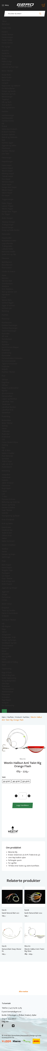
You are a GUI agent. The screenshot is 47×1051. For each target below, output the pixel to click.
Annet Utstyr (7, 604)
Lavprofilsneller (7, 243)
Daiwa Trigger (7, 203)
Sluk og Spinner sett (9, 292)
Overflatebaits (7, 284)
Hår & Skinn (6, 450)
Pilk (3, 124)
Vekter (4, 632)
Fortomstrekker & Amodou (12, 358)
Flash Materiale (7, 456)
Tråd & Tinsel (7, 461)
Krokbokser (6, 437)
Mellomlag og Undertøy (11, 502)
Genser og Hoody (8, 505)
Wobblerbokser (7, 692)
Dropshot (5, 608)
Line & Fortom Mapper (10, 347)
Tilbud (4, 21)
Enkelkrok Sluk (7, 530)
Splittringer (6, 557)
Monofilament (7, 265)
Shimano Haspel (8, 182)
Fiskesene (5, 258)
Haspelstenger (7, 161)
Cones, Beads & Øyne (10, 442)
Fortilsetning (7, 56)
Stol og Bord (7, 105)
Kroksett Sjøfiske (8, 135)
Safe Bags (5, 683)
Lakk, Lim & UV (7, 464)
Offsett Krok (7, 536)
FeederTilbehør (7, 35)
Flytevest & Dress (8, 499)
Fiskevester (6, 486)
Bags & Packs (7, 673)
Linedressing (6, 353)
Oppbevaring (6, 669)
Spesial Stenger (7, 227)
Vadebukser (6, 477)
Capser (4, 491)
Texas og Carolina (8, 610)
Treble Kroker (7, 533)
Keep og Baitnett (8, 108)
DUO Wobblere (7, 289)
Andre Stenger (7, 218)
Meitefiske (6, 24)
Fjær (3, 448)
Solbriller (5, 513)
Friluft (4, 659)
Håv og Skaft (7, 102)
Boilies (4, 59)
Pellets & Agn (7, 61)
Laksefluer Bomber (9, 407)
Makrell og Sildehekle (9, 137)
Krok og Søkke (7, 523)
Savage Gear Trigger (9, 211)
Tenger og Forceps (9, 640)
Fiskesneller (6, 234)
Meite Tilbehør (7, 71)
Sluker (4, 275)
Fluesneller (6, 334)
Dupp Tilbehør (7, 578)
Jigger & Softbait (8, 305)
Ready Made (6, 75)
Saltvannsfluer (7, 396)
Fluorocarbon (7, 268)
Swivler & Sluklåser (9, 545)
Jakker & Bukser (8, 483)
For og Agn (6, 47)
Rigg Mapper (6, 700)
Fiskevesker (6, 694)
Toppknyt (5, 99)
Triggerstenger (7, 199)
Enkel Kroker (6, 527)
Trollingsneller (7, 246)
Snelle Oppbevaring (9, 678)
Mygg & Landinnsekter (10, 388)
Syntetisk (5, 459)
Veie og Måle (6, 657)
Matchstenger (7, 97)
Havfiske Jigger (7, 143)
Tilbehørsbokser (8, 689)
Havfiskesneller (7, 118)
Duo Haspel (6, 179)
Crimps (4, 600)
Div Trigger (6, 214)
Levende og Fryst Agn (10, 67)
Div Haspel (5, 195)
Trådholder (6, 431)
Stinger (4, 594)
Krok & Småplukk (8, 520)
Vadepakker (6, 475)
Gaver (4, 665)
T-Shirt (4, 497)
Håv (3, 624)
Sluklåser (5, 549)
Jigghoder (5, 592)
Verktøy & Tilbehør (9, 620)
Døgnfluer (5, 382)
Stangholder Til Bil (9, 637)
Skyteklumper (7, 339)
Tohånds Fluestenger (10, 328)
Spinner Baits (7, 300)
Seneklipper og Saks (9, 643)
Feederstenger (7, 37)
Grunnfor (5, 51)
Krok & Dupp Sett (8, 581)
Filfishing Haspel (8, 174)
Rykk (3, 140)
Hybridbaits (6, 295)
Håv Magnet (6, 626)
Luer (3, 494)
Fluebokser (6, 350)
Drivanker (5, 654)
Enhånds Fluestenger (9, 325)
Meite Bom (6, 80)
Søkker (4, 538)
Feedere (5, 32)
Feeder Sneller (7, 40)
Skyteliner (5, 345)
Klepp (4, 629)
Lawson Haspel (7, 168)
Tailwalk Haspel (7, 176)
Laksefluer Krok (7, 410)
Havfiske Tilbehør (8, 151)
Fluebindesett (7, 467)
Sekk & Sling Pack (8, 675)
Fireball (4, 126)
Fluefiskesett (7, 323)
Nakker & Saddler (8, 453)
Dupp (4, 561)
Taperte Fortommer (9, 364)
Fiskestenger (7, 158)
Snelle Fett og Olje (9, 254)
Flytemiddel (6, 355)
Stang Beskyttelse (9, 681)
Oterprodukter (7, 646)
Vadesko (5, 480)
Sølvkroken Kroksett (9, 129)
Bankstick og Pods (9, 94)
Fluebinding (6, 416)
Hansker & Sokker (8, 507)
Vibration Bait (7, 281)
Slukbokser (6, 686)
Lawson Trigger (7, 206)
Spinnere (5, 278)
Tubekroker (6, 404)
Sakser (4, 429)
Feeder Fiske (6, 28)
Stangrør (5, 703)
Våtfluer (5, 380)
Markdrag (5, 311)
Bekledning (6, 471)
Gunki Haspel (6, 185)
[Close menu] (4, 711)
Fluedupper (6, 573)
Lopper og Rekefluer (9, 399)
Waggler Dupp (7, 570)
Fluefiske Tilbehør (8, 372)
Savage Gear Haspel (9, 187)
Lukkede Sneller (7, 249)
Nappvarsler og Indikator (11, 86)
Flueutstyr (6, 319)
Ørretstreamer (7, 393)
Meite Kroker (7, 77)
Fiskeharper (6, 148)
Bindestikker (6, 420)
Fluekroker (6, 434)
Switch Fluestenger (9, 331)
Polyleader (5, 366)
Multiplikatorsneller (9, 241)
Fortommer (6, 597)
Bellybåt (5, 369)
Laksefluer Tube (8, 402)
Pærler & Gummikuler (10, 613)
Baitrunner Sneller (8, 252)
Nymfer (5, 391)
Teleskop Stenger (8, 222)
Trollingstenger (7, 225)
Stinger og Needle (9, 91)
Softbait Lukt (7, 308)
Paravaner (5, 648)
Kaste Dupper (7, 568)
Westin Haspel (7, 171)
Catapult (5, 83)
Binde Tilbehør (7, 423)
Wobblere (5, 286)
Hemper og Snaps (8, 554)
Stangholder (6, 635)
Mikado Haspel (7, 190)
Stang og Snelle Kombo (10, 230)
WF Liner (5, 336)
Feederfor (5, 53)
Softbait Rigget (8, 303)
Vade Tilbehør (7, 510)
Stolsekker (6, 697)
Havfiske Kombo (8, 121)
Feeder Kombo (7, 43)
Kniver (4, 651)
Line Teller (5, 154)
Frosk (4, 297)
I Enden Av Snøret (8, 271)
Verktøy (5, 426)
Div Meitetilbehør (8, 88)
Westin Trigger (7, 209)
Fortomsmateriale (9, 361)
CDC (3, 439)
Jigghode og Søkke (9, 145)
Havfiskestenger (8, 115)
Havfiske (5, 111)
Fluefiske (5, 315)
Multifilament (7, 262)
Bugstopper (6, 488)
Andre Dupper (7, 584)
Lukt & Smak (6, 64)
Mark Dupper (6, 565)
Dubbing (5, 445)
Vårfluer (5, 385)
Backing (5, 342)
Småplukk (5, 616)
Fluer (3, 376)
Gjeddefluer (6, 413)
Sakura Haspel (7, 193)
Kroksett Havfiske (8, 132)
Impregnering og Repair (11, 516)
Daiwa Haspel (7, 165)
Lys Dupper (6, 576)
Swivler (4, 552)
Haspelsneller (7, 238)
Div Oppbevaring (8, 705)
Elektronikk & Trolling (10, 662)
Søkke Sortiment (8, 541)
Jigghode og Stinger (9, 588)
